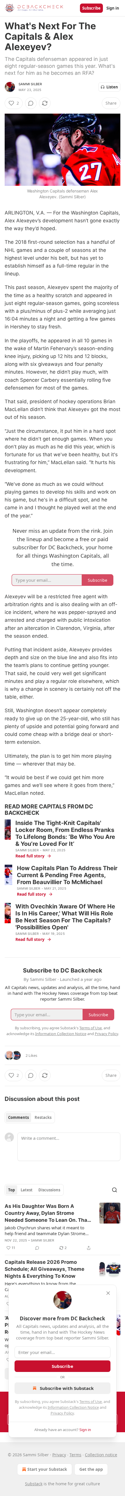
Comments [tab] (18, 1117)
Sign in (112, 8)
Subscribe (91, 8)
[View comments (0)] (31, 103)
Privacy (59, 1454)
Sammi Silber (30, 84)
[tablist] (30, 1117)
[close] (108, 1293)
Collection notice (101, 1454)
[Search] (114, 1190)
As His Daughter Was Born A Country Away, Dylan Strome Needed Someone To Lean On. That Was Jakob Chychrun (47, 1213)
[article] (62, 1227)
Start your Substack (47, 1469)
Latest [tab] (27, 1190)
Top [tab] (11, 1190)
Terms (75, 1454)
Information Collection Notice (73, 1407)
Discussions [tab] (49, 1190)
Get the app (91, 1469)
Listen (112, 87)
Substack (33, 1483)
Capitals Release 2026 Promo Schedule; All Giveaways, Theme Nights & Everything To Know (44, 1269)
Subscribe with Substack (67, 1388)
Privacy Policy (62, 1413)
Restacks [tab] (43, 1117)
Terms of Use (90, 1401)
